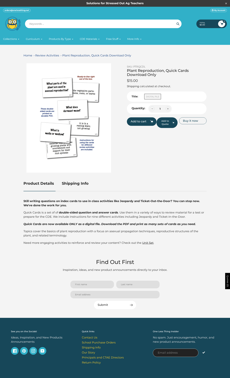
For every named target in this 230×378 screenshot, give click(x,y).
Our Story (88, 352)
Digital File (152, 96)
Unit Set (147, 243)
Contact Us (89, 337)
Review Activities (47, 55)
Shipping (133, 86)
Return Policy (91, 362)
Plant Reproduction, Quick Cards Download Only (96, 55)
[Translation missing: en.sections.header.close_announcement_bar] (226, 3)
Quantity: (138, 108)
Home (27, 55)
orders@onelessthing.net (17, 10)
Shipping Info (75, 183)
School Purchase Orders (99, 342)
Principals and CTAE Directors (103, 357)
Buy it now (190, 121)
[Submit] (204, 352)
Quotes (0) (227, 281)
